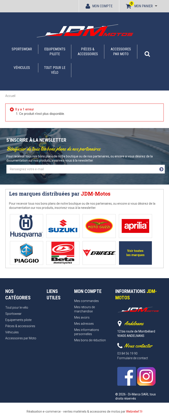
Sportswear (22, 49)
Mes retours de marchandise (84, 309)
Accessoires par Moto (121, 51)
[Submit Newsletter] (161, 169)
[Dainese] (99, 252)
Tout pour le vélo (54, 70)
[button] (147, 51)
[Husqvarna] (26, 226)
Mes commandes (86, 301)
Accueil (10, 96)
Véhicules (22, 68)
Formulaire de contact (132, 358)
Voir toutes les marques (135, 253)
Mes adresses (84, 323)
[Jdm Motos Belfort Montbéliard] (84, 30)
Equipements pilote (54, 51)
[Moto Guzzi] (99, 226)
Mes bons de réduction (90, 340)
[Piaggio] (26, 252)
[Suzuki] (62, 226)
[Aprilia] (135, 226)
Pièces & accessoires (88, 51)
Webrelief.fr (134, 411)
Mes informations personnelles (86, 332)
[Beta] (62, 252)
